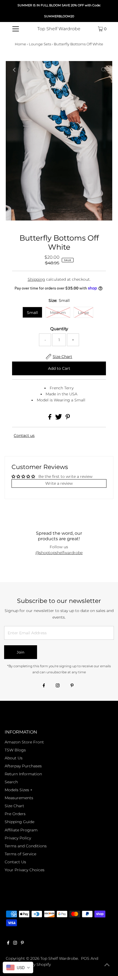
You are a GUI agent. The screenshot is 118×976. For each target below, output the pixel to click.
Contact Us (15, 862)
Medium (58, 312)
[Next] (28, 70)
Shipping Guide (19, 822)
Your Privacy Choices (24, 870)
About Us (14, 758)
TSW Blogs (15, 750)
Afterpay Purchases (23, 766)
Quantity (59, 328)
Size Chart (14, 806)
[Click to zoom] (103, 70)
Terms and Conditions (26, 846)
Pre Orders (15, 814)
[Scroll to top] (107, 965)
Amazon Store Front (24, 742)
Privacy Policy (18, 838)
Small (32, 312)
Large (83, 312)
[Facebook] (43, 686)
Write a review (59, 483)
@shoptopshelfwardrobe (59, 552)
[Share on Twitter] (59, 418)
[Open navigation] (16, 29)
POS (85, 958)
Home (20, 44)
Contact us (24, 436)
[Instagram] (57, 686)
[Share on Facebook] (50, 418)
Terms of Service (20, 854)
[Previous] (15, 70)
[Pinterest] (72, 686)
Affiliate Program (21, 830)
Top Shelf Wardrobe (58, 28)
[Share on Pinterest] (68, 418)
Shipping (36, 279)
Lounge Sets (40, 44)
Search (11, 782)
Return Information (23, 774)
